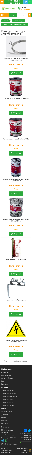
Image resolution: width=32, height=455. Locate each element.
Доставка (4, 415)
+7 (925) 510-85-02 (14, 3)
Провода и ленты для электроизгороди (14, 24)
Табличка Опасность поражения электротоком (16, 341)
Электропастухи (18, 21)
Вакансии (4, 384)
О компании (5, 372)
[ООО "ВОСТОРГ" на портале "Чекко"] (25, 443)
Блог (3, 381)
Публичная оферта (25, 437)
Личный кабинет (6, 412)
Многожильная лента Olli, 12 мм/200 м (16, 139)
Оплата (3, 418)
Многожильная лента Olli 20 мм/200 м (16, 99)
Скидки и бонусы (7, 378)
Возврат (4, 420)
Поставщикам (6, 375)
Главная (5, 21)
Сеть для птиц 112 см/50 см (16, 260)
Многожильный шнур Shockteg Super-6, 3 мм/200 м (16, 180)
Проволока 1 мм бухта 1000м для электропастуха (16, 59)
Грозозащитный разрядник (16, 300)
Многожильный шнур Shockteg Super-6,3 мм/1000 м (16, 220)
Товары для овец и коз (9, 396)
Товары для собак (7, 402)
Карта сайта (27, 439)
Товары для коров (7, 390)
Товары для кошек (7, 405)
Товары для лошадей (8, 393)
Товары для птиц (7, 399)
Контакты (4, 423)
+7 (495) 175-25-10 (14, 1)
